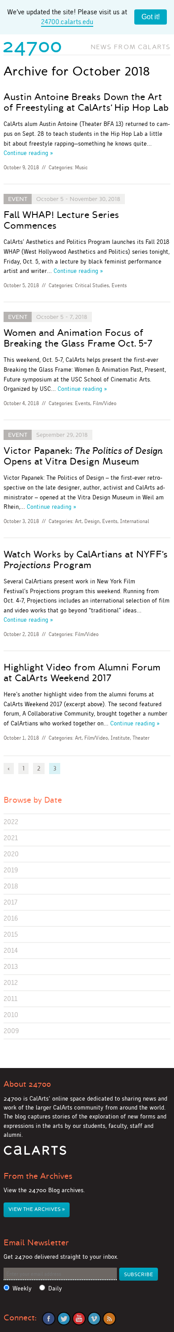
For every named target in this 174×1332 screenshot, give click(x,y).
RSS (109, 1318)
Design (91, 521)
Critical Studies (92, 285)
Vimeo (94, 1318)
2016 (11, 918)
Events (119, 285)
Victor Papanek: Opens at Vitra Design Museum (83, 456)
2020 (11, 854)
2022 (11, 821)
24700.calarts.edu (67, 21)
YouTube (79, 1318)
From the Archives (38, 1176)
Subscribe (138, 1275)
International (134, 521)
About (27, 1084)
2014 (11, 950)
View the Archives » (36, 1209)
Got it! (150, 17)
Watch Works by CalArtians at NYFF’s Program (86, 559)
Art (78, 521)
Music (81, 167)
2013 (11, 966)
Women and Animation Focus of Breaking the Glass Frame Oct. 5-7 (78, 338)
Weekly (22, 1288)
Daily (55, 1288)
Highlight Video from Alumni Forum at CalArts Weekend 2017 (82, 672)
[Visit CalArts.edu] (35, 1153)
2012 (11, 982)
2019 (11, 870)
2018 (11, 886)
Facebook (48, 1318)
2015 (11, 934)
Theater (141, 738)
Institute (120, 738)
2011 (10, 998)
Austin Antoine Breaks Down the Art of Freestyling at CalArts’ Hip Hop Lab (86, 102)
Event (17, 199)
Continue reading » (28, 152)
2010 (11, 1014)
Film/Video (104, 403)
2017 (10, 902)
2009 (11, 1030)
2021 (11, 838)
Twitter (63, 1318)
